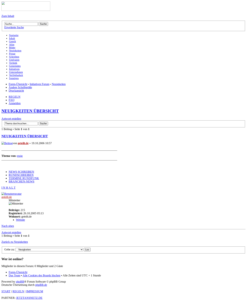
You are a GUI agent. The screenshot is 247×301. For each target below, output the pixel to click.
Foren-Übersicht (18, 84)
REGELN (14, 96)
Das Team (14, 275)
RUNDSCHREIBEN (21, 175)
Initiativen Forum (39, 84)
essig (20, 155)
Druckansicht (16, 90)
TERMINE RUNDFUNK (24, 178)
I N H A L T (8, 187)
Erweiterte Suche (14, 27)
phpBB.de (41, 284)
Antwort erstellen (11, 118)
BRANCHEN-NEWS (21, 181)
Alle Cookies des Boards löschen (41, 275)
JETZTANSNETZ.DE (29, 297)
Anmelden (15, 103)
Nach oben (7, 225)
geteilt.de (23, 143)
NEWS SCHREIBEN (21, 171)
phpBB (20, 281)
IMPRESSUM (34, 291)
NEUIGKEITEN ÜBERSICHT (30, 111)
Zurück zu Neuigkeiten (14, 241)
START (5, 291)
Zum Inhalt (7, 16)
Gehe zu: (9, 249)
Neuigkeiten (59, 84)
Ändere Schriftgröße (20, 87)
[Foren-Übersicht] (25, 9)
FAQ (11, 100)
